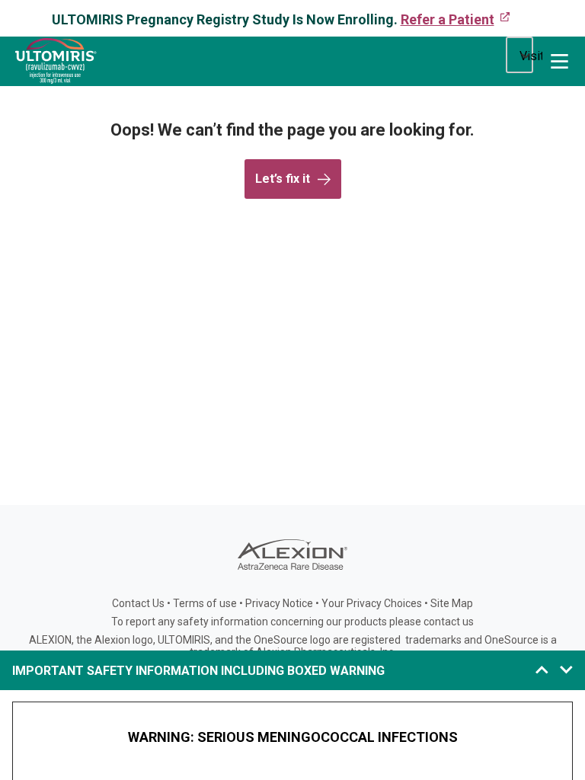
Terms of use (205, 603)
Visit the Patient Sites (530, 56)
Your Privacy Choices (371, 603)
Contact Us (138, 603)
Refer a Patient (447, 19)
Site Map (451, 603)
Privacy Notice (279, 603)
